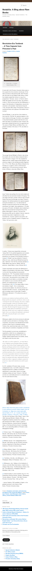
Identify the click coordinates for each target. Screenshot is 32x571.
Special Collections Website (12, 550)
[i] (2, 432)
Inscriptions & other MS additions (10, 34)
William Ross (18, 495)
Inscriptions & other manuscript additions (12, 492)
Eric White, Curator (10, 551)
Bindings (11, 27)
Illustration (21, 30)
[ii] (27, 261)
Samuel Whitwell (11, 495)
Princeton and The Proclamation (10, 524)
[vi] (5, 362)
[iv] (13, 284)
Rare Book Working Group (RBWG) (14, 553)
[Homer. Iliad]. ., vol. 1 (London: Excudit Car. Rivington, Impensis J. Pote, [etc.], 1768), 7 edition (15, 411)
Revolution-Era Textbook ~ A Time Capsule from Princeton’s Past (12, 46)
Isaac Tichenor (5, 494)
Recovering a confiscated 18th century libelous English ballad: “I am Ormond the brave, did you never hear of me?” (14, 520)
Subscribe (6, 540)
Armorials (5, 27)
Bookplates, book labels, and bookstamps (16, 491)
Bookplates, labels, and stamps (10, 30)
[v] (8, 315)
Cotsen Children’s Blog (11, 557)
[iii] (26, 265)
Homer (27, 492)
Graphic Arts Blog (10, 555)
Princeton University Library (12, 558)
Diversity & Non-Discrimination (16, 569)
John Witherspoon (14, 494)
